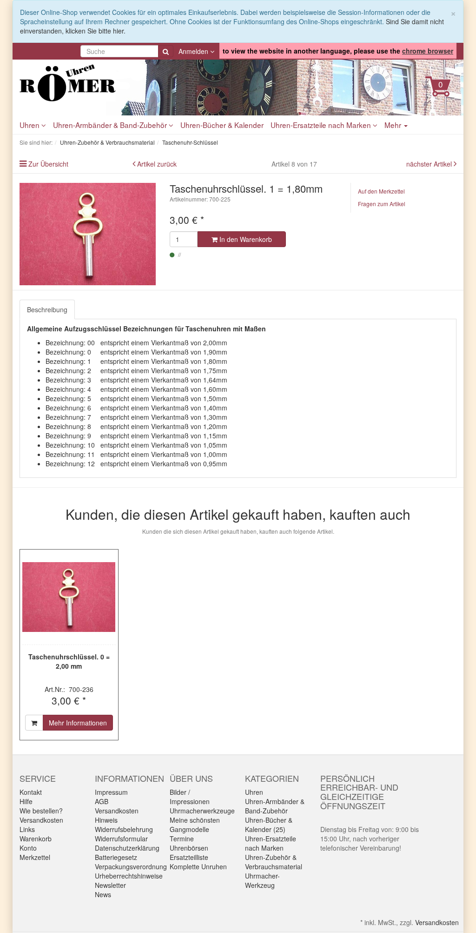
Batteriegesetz (116, 857)
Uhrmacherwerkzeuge (202, 810)
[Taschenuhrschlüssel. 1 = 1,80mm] (88, 234)
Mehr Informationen (78, 722)
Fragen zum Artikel (381, 204)
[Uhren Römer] (88, 82)
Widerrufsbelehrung (124, 829)
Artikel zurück (157, 163)
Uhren (30, 125)
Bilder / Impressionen (190, 796)
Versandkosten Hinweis (117, 815)
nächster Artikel (430, 163)
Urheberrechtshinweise (129, 875)
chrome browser (427, 50)
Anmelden (194, 51)
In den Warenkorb (245, 239)
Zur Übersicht (48, 163)
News (103, 894)
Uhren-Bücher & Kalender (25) (268, 824)
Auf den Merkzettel (381, 191)
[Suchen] (165, 51)
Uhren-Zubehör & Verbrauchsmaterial (273, 861)
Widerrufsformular (121, 838)
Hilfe (26, 801)
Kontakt (31, 792)
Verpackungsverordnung (131, 866)
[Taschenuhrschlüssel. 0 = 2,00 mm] (69, 597)
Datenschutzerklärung (127, 847)
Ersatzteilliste (189, 857)
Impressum (111, 792)
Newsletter (110, 885)
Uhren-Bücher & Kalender (222, 125)
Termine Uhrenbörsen (189, 843)
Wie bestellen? (41, 810)
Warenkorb (36, 838)
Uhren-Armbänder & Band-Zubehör (111, 125)
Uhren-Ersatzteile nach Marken (322, 125)
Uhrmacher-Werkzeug (262, 880)
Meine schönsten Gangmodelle (195, 824)
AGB (101, 801)
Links (27, 829)
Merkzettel (35, 857)
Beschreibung (47, 309)
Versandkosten (41, 820)
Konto (28, 847)
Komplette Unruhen (198, 866)
